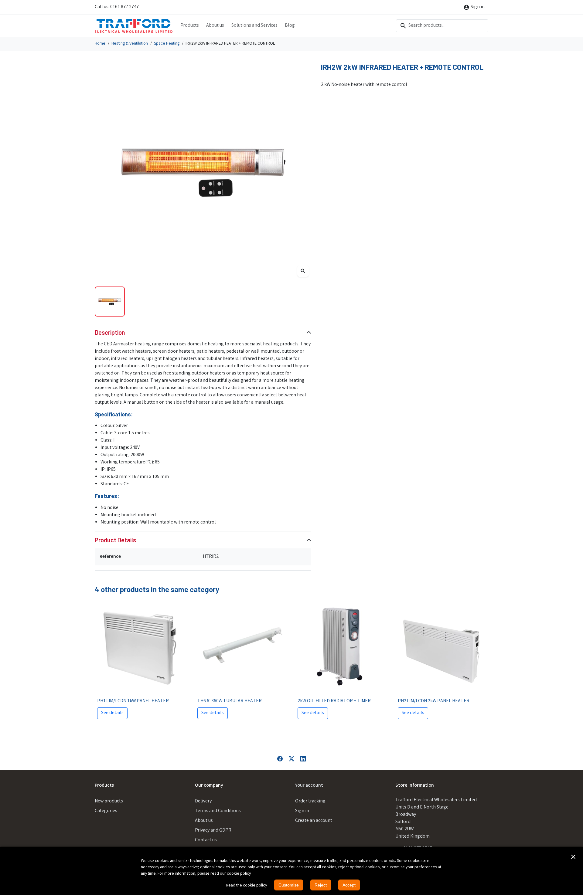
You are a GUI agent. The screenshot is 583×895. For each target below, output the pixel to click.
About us (215, 25)
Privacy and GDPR (213, 830)
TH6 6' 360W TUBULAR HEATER (229, 701)
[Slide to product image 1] (110, 301)
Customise (288, 885)
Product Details (115, 540)
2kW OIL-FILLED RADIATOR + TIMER (334, 701)
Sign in (302, 811)
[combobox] (442, 25)
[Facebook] (280, 759)
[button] (573, 856)
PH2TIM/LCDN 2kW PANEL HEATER (433, 701)
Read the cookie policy (246, 886)
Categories (106, 811)
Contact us (206, 840)
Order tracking (310, 801)
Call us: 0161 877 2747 (117, 7)
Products (189, 25)
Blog (290, 25)
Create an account (313, 820)
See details (112, 713)
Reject (321, 885)
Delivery (203, 801)
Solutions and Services (254, 25)
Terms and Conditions (218, 811)
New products (109, 801)
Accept (349, 885)
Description (110, 332)
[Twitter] (291, 759)
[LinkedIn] (303, 759)
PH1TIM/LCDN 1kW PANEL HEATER (133, 701)
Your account (309, 785)
